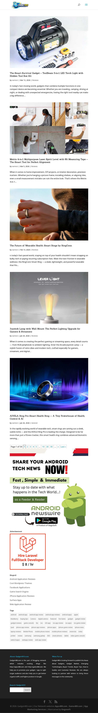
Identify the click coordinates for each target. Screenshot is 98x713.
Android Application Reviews (22, 579)
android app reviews (53, 615)
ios (42, 623)
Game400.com (76, 706)
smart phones (57, 636)
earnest (15, 80)
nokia (80, 632)
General (34, 423)
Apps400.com (61, 706)
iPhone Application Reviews (22, 596)
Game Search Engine (19, 591)
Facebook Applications (20, 587)
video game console (78, 636)
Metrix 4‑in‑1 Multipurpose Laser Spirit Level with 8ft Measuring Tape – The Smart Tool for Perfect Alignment (49, 160)
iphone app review (22, 627)
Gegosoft (66, 709)
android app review (36, 615)
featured (53, 619)
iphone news (79, 627)
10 (43, 446)
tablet (66, 636)
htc (37, 623)
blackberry (14, 619)
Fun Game (62, 619)
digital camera (43, 619)
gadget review (80, 619)
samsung (28, 636)
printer (13, 636)
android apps (67, 615)
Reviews (35, 80)
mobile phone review (42, 632)
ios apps (68, 623)
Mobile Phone (28, 632)
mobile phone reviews (59, 632)
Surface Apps (16, 600)
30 (51, 446)
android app (23, 615)
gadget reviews (16, 623)
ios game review (79, 623)
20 (47, 446)
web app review (40, 640)
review (20, 636)
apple (76, 615)
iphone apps (51, 627)
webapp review (27, 640)
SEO (48, 636)
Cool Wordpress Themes (21, 583)
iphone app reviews (38, 627)
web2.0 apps (15, 640)
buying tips (24, 619)
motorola (73, 632)
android (13, 615)
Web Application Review (20, 604)
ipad (12, 627)
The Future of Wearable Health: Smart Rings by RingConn (41, 245)
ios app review (58, 623)
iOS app (48, 623)
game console (29, 623)
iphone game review (66, 627)
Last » (63, 446)
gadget (70, 619)
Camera (33, 619)
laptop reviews (16, 632)
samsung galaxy (39, 636)
